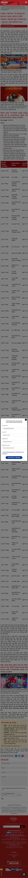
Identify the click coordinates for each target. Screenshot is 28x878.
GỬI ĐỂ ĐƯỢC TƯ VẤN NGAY (14, 457)
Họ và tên (4, 432)
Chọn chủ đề (4, 425)
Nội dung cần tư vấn (6, 445)
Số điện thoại (5, 438)
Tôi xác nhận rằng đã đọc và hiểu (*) (13, 452)
